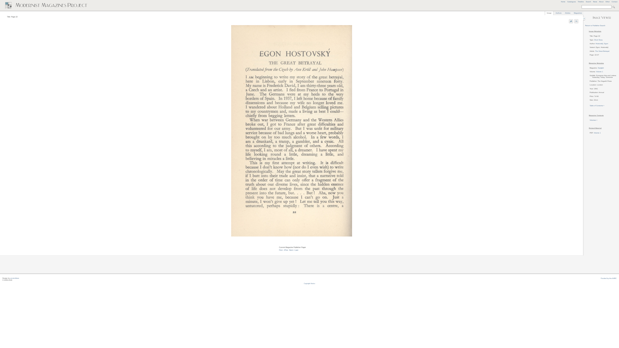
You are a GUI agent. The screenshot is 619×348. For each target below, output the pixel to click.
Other (607, 2)
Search (588, 2)
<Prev (286, 250)
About (601, 2)
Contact (614, 2)
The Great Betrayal (602, 51)
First (281, 250)
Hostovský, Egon (602, 43)
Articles (567, 13)
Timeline (581, 2)
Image (549, 13)
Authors (558, 13)
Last (296, 250)
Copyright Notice (309, 283)
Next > (291, 250)
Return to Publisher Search (595, 25)
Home (563, 2)
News (595, 2)
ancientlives (14, 278)
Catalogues (571, 2)
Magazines (578, 13)
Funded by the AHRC (609, 278)
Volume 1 (599, 71)
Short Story (598, 40)
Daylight (601, 68)
